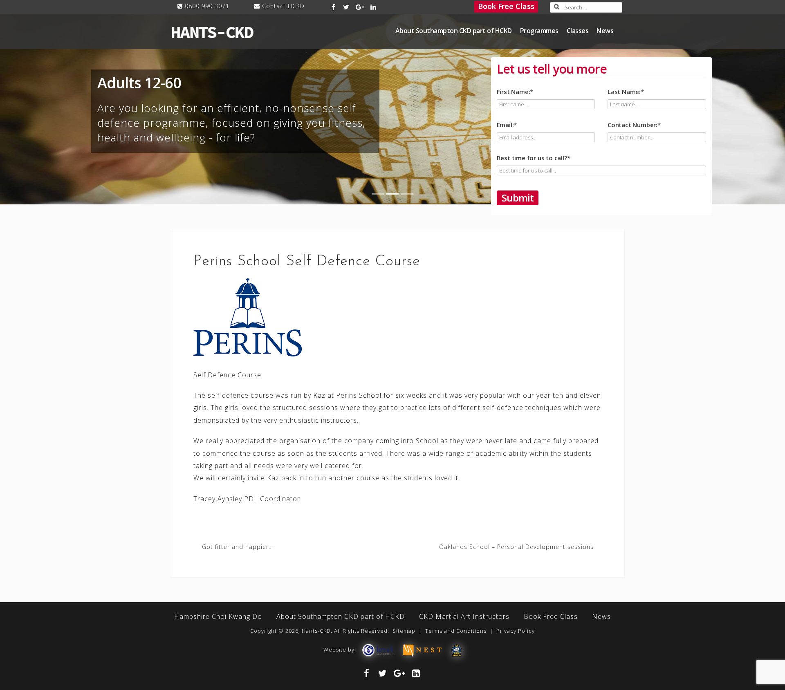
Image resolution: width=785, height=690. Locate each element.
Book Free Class (506, 6)
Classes (578, 30)
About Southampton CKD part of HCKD (453, 30)
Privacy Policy (515, 630)
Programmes (539, 30)
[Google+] (360, 6)
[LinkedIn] (374, 6)
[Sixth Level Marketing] (377, 649)
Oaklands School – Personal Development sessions (516, 547)
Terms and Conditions (456, 630)
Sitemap (403, 630)
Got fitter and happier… (237, 547)
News (605, 30)
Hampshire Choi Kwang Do (218, 616)
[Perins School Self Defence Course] (247, 316)
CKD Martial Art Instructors (464, 616)
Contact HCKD (283, 6)
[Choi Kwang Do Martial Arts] (456, 649)
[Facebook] (334, 6)
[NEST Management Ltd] (422, 649)
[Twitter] (346, 6)
